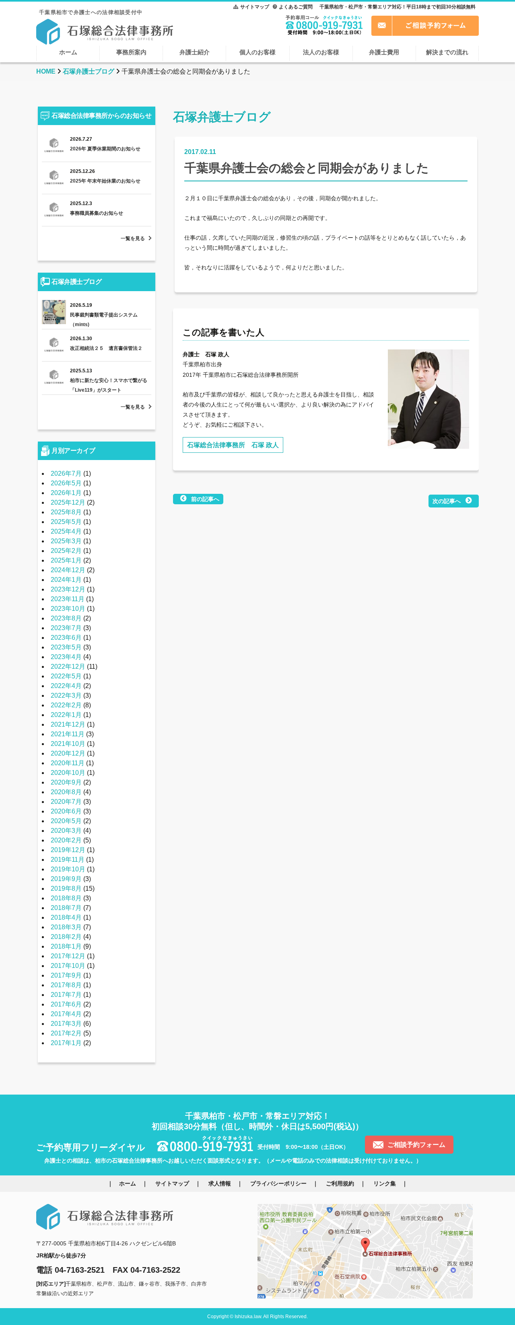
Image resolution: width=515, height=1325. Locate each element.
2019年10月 (68, 869)
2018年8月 (66, 898)
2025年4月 (66, 531)
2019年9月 (66, 878)
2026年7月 (66, 473)
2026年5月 (66, 483)
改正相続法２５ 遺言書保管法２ (106, 348)
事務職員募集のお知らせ (96, 213)
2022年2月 (66, 705)
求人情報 (219, 1183)
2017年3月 (66, 1023)
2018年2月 (66, 936)
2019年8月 (66, 888)
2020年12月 (68, 753)
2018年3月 (66, 927)
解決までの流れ (447, 52)
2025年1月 (66, 560)
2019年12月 (68, 849)
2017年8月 (66, 985)
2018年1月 (66, 946)
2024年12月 (68, 570)
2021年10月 (68, 743)
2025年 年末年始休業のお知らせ (105, 181)
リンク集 (384, 1183)
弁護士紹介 (194, 52)
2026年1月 (66, 492)
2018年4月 (66, 917)
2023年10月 (68, 608)
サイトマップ (254, 7)
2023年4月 (66, 656)
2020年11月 (67, 763)
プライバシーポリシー (278, 1183)
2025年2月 (66, 550)
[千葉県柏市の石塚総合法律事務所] (104, 30)
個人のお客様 (257, 52)
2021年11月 (67, 734)
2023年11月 (67, 599)
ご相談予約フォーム (416, 1144)
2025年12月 (68, 502)
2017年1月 (66, 1042)
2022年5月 (66, 676)
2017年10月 (68, 965)
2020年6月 (66, 811)
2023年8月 (66, 618)
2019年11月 (67, 859)
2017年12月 (68, 956)
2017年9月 (66, 975)
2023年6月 (66, 637)
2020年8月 (66, 792)
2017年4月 (66, 1014)
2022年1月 (66, 714)
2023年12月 (68, 589)
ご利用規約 (340, 1183)
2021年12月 (68, 724)
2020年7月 (66, 801)
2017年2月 (66, 1033)
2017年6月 (66, 1004)
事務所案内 (131, 52)
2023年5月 (66, 647)
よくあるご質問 (296, 7)
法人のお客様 (321, 52)
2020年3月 (66, 830)
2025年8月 (66, 512)
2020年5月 (66, 821)
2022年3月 (66, 695)
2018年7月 (66, 907)
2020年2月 (66, 840)
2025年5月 (66, 521)
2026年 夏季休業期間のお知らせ (105, 149)
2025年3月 (66, 541)
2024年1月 (66, 579)
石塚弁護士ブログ (88, 71)
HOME (46, 71)
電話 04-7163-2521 (70, 1269)
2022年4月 (66, 685)
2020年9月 (66, 782)
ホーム (68, 52)
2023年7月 (66, 627)
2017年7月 (66, 994)
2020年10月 (68, 772)
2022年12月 (68, 666)
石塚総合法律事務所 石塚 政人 (233, 445)
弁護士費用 (384, 52)
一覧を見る (133, 238)
